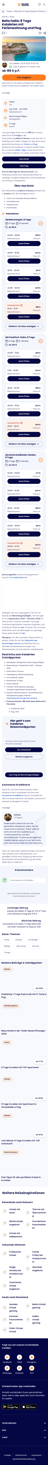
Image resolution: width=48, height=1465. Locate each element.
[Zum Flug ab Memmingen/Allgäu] (24, 766)
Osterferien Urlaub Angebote (15, 1285)
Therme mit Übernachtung (39, 1212)
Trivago (7, 952)
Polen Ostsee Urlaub (16, 1330)
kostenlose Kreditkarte (12, 795)
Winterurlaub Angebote (16, 1223)
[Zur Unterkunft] (24, 735)
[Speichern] (40, 33)
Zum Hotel (24, 159)
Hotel (26, 144)
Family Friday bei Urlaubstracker (39, 1256)
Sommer (35, 946)
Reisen (9, 11)
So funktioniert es (18, 577)
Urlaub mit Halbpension (15, 1235)
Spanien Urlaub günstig (13, 1307)
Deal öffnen (24, 243)
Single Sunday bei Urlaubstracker (16, 1272)
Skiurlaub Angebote (37, 1269)
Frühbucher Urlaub (15, 1253)
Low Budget (33, 940)
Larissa (16, 63)
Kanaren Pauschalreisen (16, 1319)
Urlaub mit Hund (14, 1211)
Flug (35, 144)
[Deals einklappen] (41, 223)
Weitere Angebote (24, 756)
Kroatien (19, 940)
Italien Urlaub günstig (36, 1319)
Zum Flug (24, 166)
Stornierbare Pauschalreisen (39, 1224)
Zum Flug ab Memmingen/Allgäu (24, 775)
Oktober (7, 946)
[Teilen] (44, 33)
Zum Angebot (24, 77)
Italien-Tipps (20, 150)
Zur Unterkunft (24, 749)
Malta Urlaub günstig (39, 1306)
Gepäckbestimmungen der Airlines (21, 698)
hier (22, 627)
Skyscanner (21, 946)
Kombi (6, 940)
